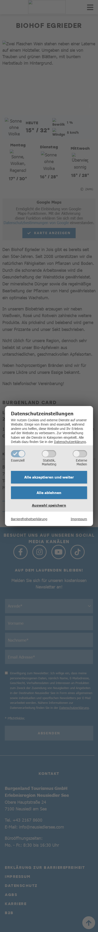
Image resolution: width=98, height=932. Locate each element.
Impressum (79, 519)
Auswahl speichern (49, 505)
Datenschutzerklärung (70, 441)
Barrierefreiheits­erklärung (29, 519)
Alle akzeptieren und (49, 477)
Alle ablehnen (49, 492)
